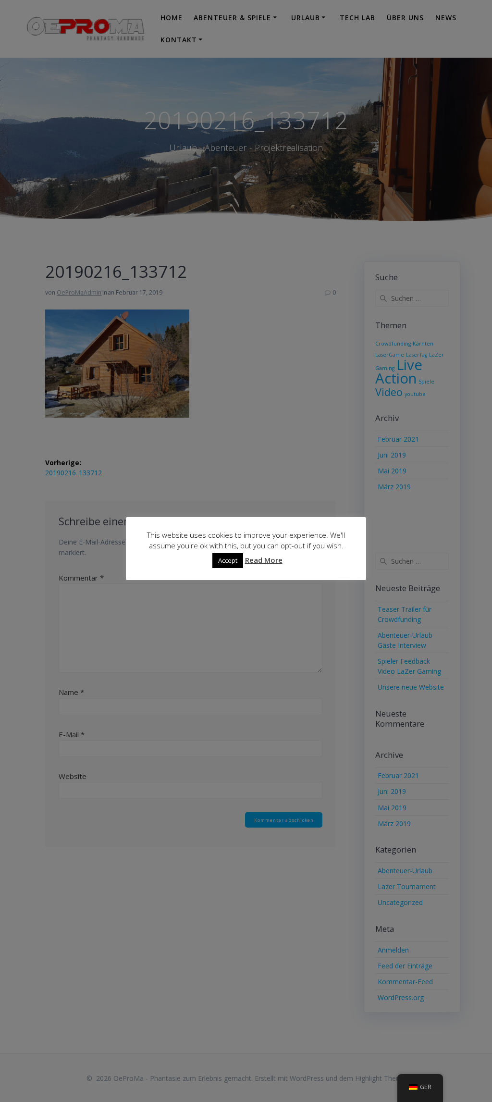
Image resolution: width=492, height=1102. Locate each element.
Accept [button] (227, 560)
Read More (264, 560)
